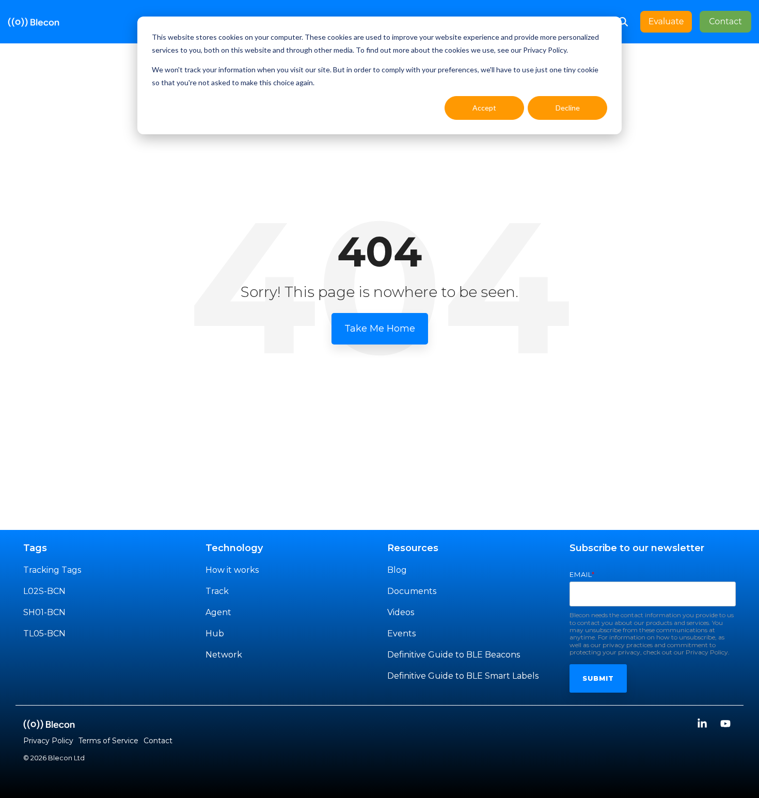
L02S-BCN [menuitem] (44, 591)
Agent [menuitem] (218, 612)
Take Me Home (379, 328)
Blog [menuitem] (397, 570)
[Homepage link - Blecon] (49, 723)
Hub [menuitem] (214, 633)
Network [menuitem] (223, 655)
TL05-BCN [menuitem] (44, 633)
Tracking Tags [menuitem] (52, 570)
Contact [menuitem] (158, 740)
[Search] (623, 22)
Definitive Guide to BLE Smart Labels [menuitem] (463, 676)
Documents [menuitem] (411, 591)
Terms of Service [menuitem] (108, 740)
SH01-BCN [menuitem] (44, 612)
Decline (568, 107)
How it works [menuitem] (232, 570)
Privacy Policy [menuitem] (48, 740)
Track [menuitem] (217, 591)
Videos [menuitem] (400, 612)
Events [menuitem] (401, 633)
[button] (703, 724)
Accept (484, 107)
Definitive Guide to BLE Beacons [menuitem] (453, 655)
